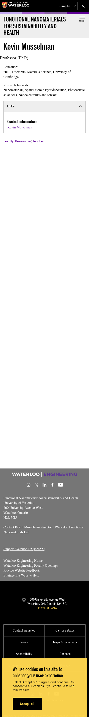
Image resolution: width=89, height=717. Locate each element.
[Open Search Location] (83, 6)
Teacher (38, 141)
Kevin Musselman (19, 127)
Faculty (8, 141)
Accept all (27, 704)
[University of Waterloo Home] (15, 6)
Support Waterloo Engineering (24, 548)
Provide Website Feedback (21, 570)
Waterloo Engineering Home (23, 560)
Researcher (23, 141)
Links (10, 106)
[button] (67, 6)
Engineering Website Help (21, 575)
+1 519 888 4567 (47, 608)
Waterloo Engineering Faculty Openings (30, 565)
